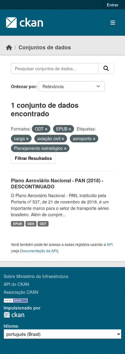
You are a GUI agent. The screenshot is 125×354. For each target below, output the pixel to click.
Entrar (112, 5)
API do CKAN (16, 284)
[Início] (9, 47)
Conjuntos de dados (45, 47)
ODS (30, 223)
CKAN (14, 315)
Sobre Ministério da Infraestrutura (36, 276)
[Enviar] (106, 68)
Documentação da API (38, 250)
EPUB (17, 223)
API (110, 244)
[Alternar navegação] (112, 22)
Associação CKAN (21, 292)
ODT (43, 223)
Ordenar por (23, 86)
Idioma (11, 326)
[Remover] (46, 129)
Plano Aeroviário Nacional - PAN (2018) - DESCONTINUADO (57, 183)
